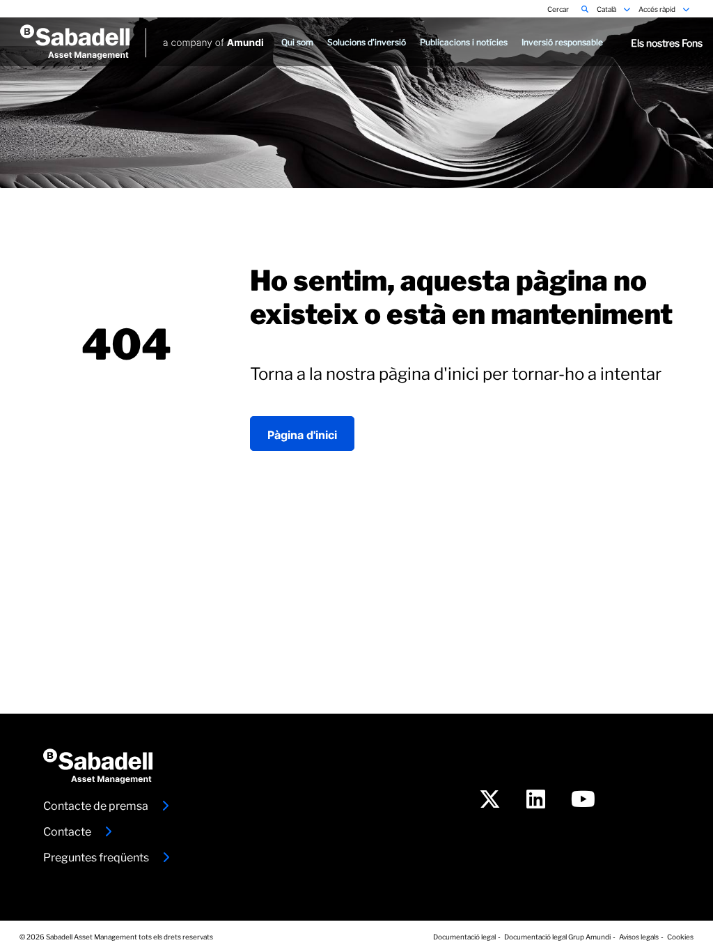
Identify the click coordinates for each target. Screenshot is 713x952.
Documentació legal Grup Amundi (557, 935)
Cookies (680, 935)
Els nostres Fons (667, 42)
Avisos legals (639, 935)
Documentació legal (464, 935)
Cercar (558, 8)
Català (607, 8)
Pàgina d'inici (302, 433)
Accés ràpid (657, 8)
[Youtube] (583, 802)
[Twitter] (490, 802)
